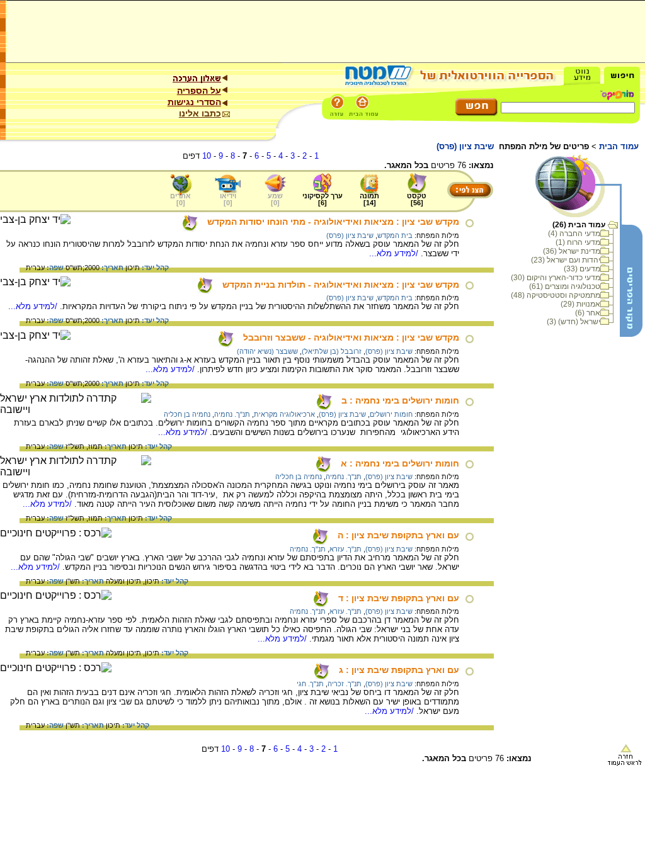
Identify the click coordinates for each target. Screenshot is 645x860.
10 (206, 156)
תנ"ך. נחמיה (232, 414)
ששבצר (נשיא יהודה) (267, 351)
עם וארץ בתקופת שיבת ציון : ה (398, 535)
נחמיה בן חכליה (187, 414)
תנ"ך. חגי (310, 683)
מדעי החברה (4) (574, 233)
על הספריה (199, 91)
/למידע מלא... (395, 253)
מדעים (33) (582, 268)
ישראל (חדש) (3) (573, 321)
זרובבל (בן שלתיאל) (332, 351)
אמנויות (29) (580, 304)
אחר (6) (587, 312)
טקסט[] (416, 199)
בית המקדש (395, 235)
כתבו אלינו (200, 113)
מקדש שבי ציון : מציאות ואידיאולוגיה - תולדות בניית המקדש (340, 285)
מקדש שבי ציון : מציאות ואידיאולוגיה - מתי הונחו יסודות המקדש (333, 222)
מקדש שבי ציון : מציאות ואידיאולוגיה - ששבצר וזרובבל (351, 337)
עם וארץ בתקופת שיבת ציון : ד (398, 598)
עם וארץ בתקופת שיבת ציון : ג (399, 670)
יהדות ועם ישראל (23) (565, 260)
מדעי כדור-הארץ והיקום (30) (555, 277)
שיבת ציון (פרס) (350, 235)
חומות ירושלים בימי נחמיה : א (400, 463)
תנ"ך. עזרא (345, 549)
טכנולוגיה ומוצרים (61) (564, 286)
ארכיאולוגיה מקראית (284, 414)
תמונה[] (369, 199)
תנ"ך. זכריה (345, 683)
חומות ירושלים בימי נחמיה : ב (400, 400)
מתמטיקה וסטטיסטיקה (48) (555, 295)
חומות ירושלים (391, 414)
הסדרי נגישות (194, 102)
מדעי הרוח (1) (578, 242)
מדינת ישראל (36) (571, 251)
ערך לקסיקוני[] (322, 199)
